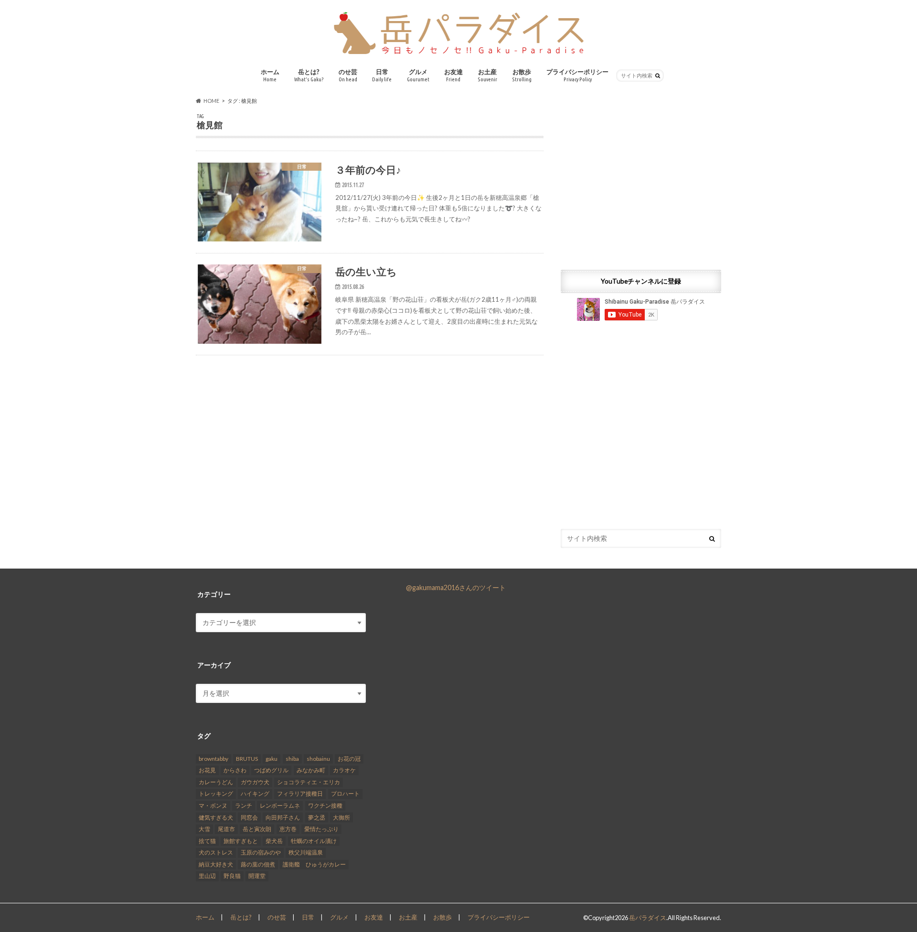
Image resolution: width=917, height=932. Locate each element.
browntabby (213, 758)
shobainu (318, 758)
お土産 (487, 75)
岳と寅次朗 (257, 829)
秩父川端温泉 (305, 852)
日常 (382, 75)
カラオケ (344, 770)
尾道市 (226, 829)
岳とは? (309, 75)
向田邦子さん (283, 817)
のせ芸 (348, 75)
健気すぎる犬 (216, 817)
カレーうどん (216, 782)
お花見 (207, 770)
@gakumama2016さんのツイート (456, 587)
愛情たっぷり (321, 829)
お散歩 (522, 75)
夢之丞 (316, 817)
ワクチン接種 (325, 805)
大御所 (341, 817)
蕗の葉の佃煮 (258, 864)
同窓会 (249, 817)
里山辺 (207, 875)
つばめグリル (271, 770)
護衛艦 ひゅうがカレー (314, 864)
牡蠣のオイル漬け (314, 840)
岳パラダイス (647, 917)
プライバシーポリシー (577, 75)
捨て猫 (207, 840)
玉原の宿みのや (261, 852)
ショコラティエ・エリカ (308, 782)
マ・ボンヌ (213, 805)
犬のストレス (216, 852)
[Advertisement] (641, 180)
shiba (292, 758)
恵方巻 (288, 829)
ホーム (270, 75)
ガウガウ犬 (255, 782)
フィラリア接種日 (300, 793)
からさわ (235, 770)
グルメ (418, 75)
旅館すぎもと (241, 840)
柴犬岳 (274, 840)
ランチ (243, 805)
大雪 (204, 829)
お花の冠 (349, 758)
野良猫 (232, 875)
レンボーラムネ (280, 805)
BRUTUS (247, 758)
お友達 (453, 75)
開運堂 (257, 875)
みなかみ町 (311, 770)
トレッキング (216, 793)
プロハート (345, 793)
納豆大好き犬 (216, 864)
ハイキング (255, 793)
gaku (271, 758)
